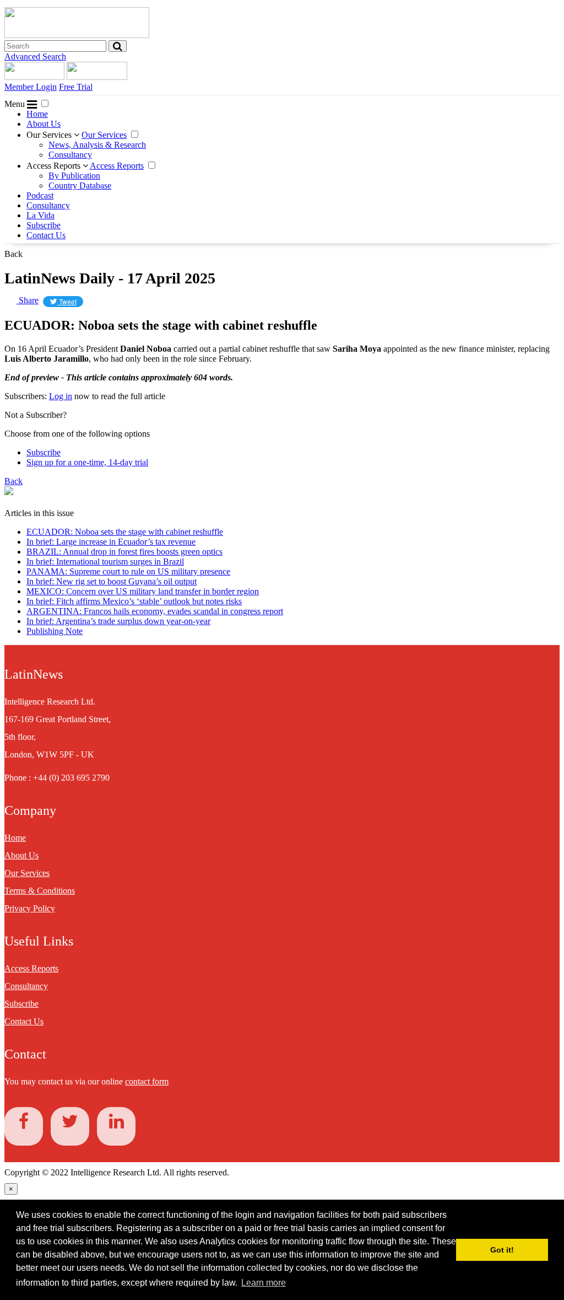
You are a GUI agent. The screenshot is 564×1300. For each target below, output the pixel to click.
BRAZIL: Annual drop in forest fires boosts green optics (124, 551)
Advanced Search (35, 56)
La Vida (40, 215)
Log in (60, 396)
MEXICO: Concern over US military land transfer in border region (142, 591)
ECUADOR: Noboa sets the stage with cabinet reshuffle (124, 531)
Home (37, 114)
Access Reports (54, 165)
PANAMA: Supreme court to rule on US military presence (128, 571)
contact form (147, 1081)
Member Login (30, 87)
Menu (15, 104)
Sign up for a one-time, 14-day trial (87, 462)
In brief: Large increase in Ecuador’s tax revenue (111, 541)
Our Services (50, 134)
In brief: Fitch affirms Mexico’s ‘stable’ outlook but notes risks (134, 601)
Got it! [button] (502, 1249)
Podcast (39, 195)
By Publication (74, 175)
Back (13, 254)
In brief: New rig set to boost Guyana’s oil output (111, 581)
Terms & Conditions (39, 890)
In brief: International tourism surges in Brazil (105, 561)
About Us (43, 123)
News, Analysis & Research (97, 144)
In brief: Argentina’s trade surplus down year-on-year (118, 621)
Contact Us (46, 235)
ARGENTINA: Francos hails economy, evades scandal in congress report (154, 611)
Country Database (79, 185)
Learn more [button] (263, 1282)
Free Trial (76, 87)
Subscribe (43, 225)
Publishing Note (54, 631)
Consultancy (70, 154)
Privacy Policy (29, 908)
